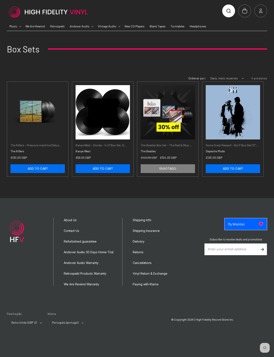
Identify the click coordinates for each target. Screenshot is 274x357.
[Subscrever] (262, 249)
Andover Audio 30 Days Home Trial (88, 252)
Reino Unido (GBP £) (24, 322)
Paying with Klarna (145, 284)
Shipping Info (142, 220)
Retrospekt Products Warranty (85, 273)
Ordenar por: (197, 78)
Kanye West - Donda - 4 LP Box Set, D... (101, 145)
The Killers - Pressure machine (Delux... (36, 145)
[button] (228, 10)
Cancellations (142, 262)
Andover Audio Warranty (81, 262)
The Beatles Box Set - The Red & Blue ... (166, 145)
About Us (70, 220)
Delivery (138, 241)
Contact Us (71, 230)
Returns (138, 252)
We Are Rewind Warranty (81, 284)
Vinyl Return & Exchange (150, 273)
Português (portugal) (65, 322)
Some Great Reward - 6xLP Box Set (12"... (232, 145)
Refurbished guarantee (80, 241)
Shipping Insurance (146, 230)
